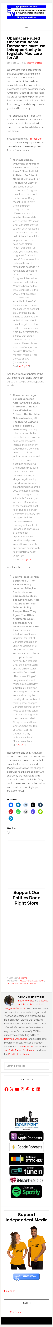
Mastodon (9, 1291)
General (23, 978)
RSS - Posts (14, 1312)
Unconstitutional (27, 984)
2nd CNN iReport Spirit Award (20, 1050)
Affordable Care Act (34, 981)
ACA (22, 981)
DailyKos (9, 1038)
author (30, 1004)
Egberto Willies (26, 1000)
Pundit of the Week (18, 1054)
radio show (19, 1008)
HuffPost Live (27, 1046)
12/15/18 (24, 366)
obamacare (12, 984)
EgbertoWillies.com (26, 12)
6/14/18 (20, 745)
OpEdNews (21, 1038)
